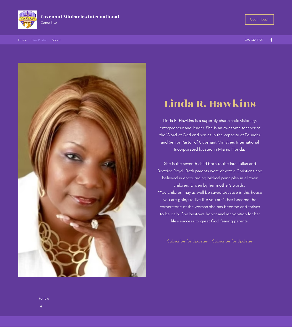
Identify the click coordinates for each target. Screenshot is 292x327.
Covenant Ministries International (80, 16)
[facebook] (271, 40)
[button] (259, 19)
